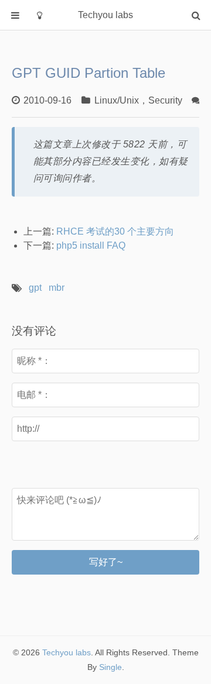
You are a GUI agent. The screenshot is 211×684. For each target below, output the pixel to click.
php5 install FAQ (90, 245)
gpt (35, 288)
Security (165, 100)
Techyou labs (66, 652)
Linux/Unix (116, 100)
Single (110, 667)
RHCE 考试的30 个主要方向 (115, 231)
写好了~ (105, 562)
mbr (56, 288)
